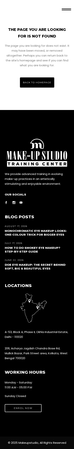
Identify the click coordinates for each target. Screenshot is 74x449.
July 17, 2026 (13, 243)
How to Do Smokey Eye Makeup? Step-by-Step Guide (32, 249)
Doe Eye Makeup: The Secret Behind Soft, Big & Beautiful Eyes (35, 266)
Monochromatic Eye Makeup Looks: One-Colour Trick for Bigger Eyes (36, 232)
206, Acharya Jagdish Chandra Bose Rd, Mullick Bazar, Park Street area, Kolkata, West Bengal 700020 (36, 353)
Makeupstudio (28, 443)
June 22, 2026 (14, 260)
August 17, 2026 (16, 226)
